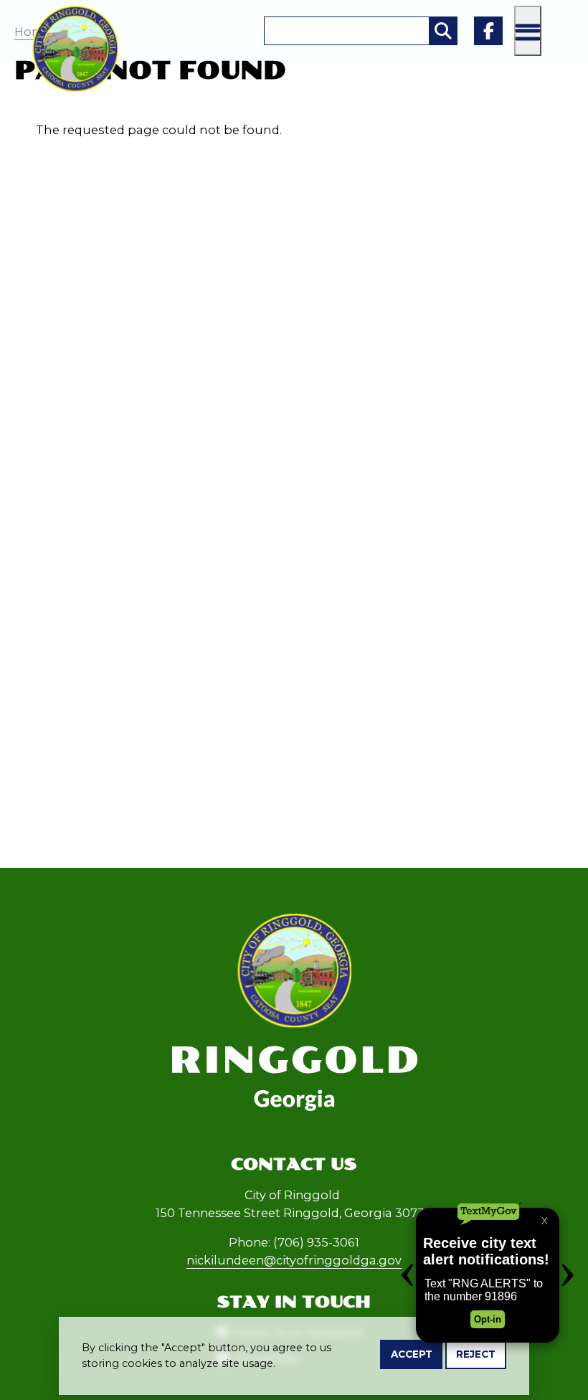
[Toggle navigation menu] (527, 31)
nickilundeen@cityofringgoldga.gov (294, 1260)
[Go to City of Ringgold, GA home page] (75, 14)
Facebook (488, 30)
